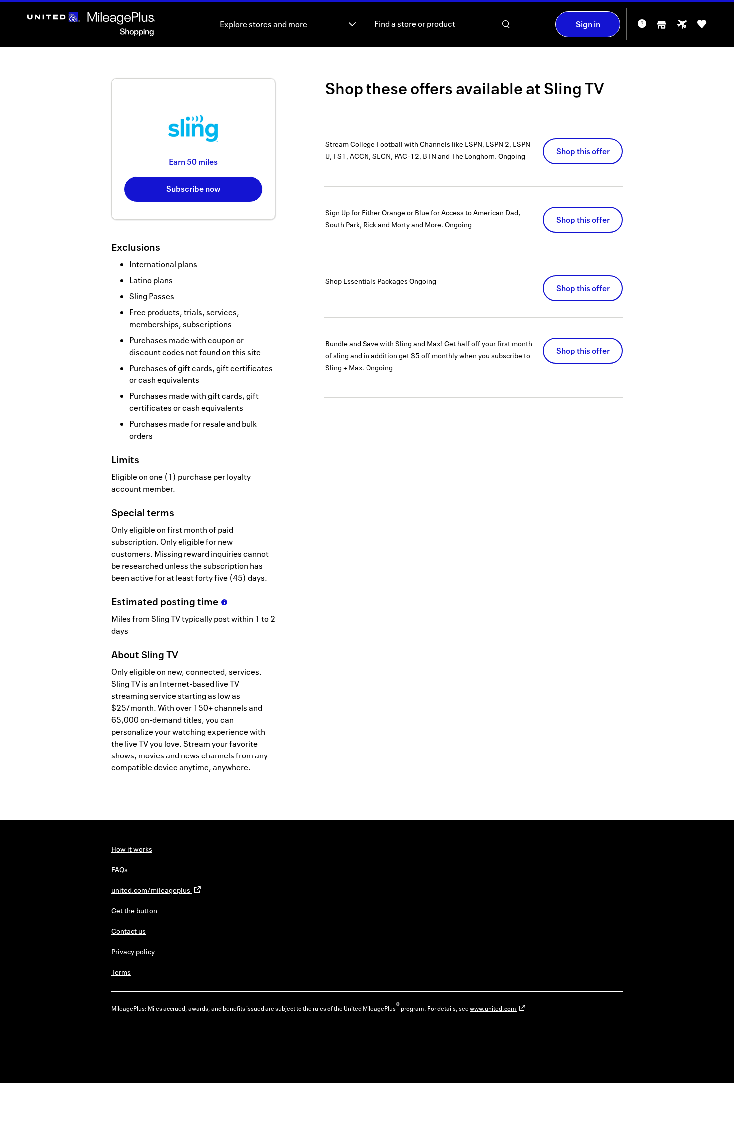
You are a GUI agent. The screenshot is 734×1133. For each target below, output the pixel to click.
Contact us (128, 931)
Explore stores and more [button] (263, 24)
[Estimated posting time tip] (224, 602)
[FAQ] (642, 27)
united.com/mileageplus (151, 890)
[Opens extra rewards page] (682, 27)
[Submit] (506, 24)
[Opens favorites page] (702, 27)
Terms (121, 972)
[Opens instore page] (662, 27)
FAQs (119, 869)
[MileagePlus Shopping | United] (91, 24)
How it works (131, 849)
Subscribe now (193, 188)
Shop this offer (583, 151)
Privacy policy (133, 951)
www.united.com (493, 1008)
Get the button (134, 910)
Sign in (588, 24)
